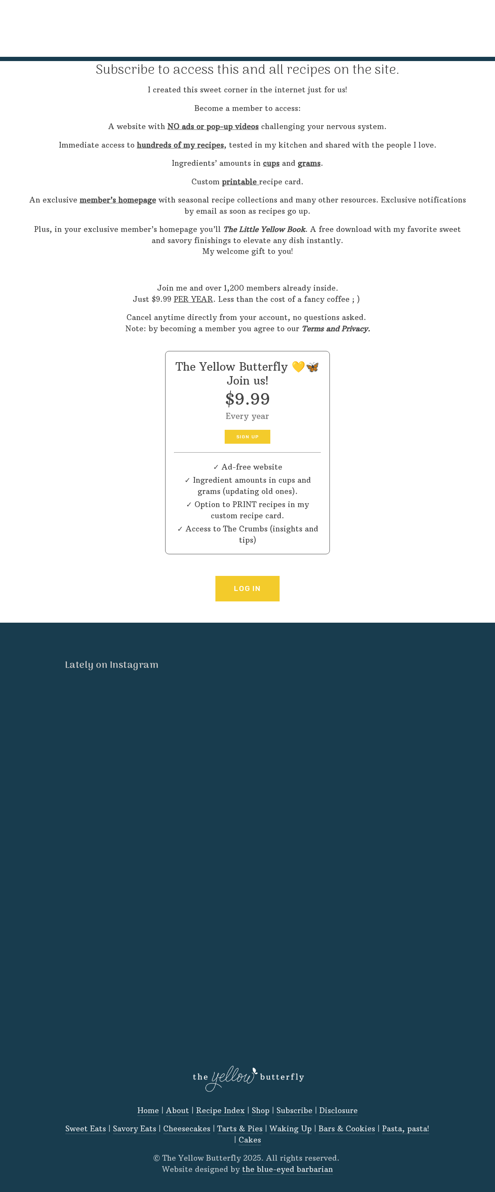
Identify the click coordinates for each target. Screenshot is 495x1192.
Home (36, 25)
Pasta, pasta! (405, 1128)
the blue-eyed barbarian (287, 1169)
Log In (247, 588)
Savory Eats (134, 1128)
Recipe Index (220, 1110)
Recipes (101, 25)
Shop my (224, 25)
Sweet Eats (85, 1128)
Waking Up (291, 1128)
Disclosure (338, 1110)
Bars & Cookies (347, 1128)
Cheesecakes (186, 1128)
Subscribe (294, 1110)
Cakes (250, 1139)
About (67, 25)
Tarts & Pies (240, 1128)
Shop (261, 1110)
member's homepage (161, 25)
